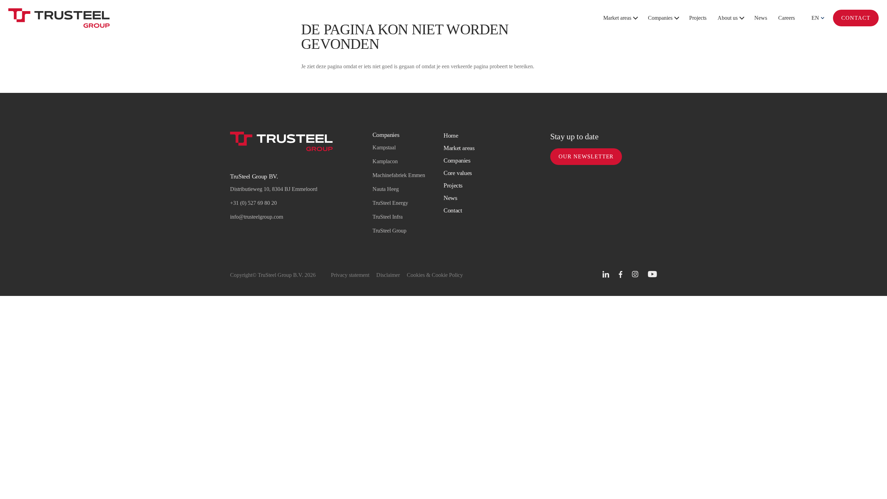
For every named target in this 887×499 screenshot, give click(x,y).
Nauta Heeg (385, 189)
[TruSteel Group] (59, 18)
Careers (786, 18)
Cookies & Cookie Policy (435, 275)
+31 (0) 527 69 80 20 (253, 203)
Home (451, 135)
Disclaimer (388, 275)
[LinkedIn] (606, 274)
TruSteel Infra (387, 217)
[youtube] (652, 274)
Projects (697, 18)
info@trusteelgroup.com (256, 217)
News (760, 18)
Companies (660, 18)
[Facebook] (620, 274)
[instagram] (635, 274)
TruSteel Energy (390, 203)
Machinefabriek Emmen (398, 175)
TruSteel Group (389, 231)
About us (728, 18)
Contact (855, 18)
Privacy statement (350, 275)
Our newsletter (586, 156)
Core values (458, 172)
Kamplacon (385, 161)
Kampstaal (384, 147)
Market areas (617, 18)
